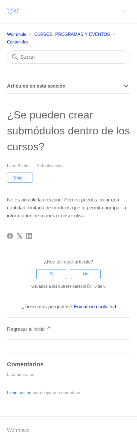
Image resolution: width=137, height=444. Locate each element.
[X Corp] (20, 236)
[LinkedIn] (29, 236)
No (85, 274)
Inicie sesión (19, 392)
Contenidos (18, 41)
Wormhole (16, 34)
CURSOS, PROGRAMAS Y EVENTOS (72, 34)
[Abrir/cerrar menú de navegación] (124, 11)
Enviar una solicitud (95, 306)
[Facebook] (10, 236)
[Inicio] (13, 15)
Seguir (20, 177)
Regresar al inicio (26, 329)
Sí (51, 274)
